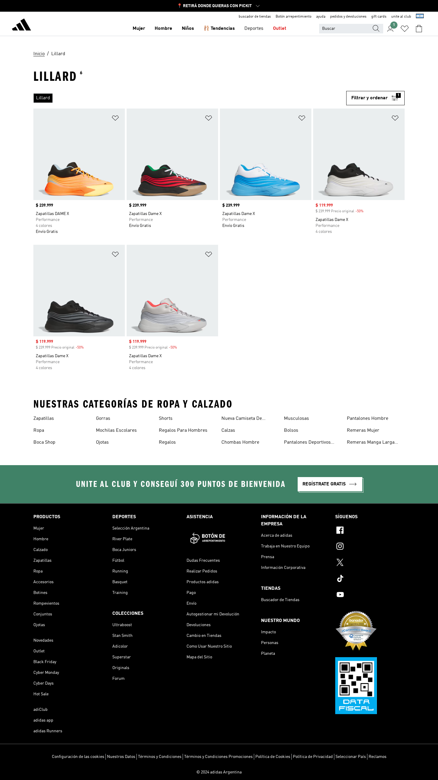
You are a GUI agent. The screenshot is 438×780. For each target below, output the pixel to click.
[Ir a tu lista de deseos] (404, 28)
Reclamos (377, 757)
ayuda (320, 16)
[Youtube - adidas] (370, 595)
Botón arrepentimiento (293, 16)
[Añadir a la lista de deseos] (115, 119)
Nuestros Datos (121, 757)
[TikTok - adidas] (370, 579)
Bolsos (291, 430)
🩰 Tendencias (219, 28)
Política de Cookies (272, 757)
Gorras (103, 418)
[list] (187, 98)
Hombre (163, 28)
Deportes (253, 28)
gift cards (378, 16)
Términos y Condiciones (159, 757)
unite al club (401, 16)
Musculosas (296, 418)
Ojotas (102, 442)
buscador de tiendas (255, 16)
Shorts (166, 418)
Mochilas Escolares (116, 430)
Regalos (167, 442)
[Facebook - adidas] (370, 531)
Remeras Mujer (363, 430)
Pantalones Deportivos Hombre (307, 443)
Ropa (38, 430)
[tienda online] (21, 25)
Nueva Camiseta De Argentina (241, 419)
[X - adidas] (370, 563)
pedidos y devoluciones (348, 16)
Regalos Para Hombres (183, 430)
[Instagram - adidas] (370, 547)
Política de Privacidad (313, 757)
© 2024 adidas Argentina (219, 772)
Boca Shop (44, 442)
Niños (188, 28)
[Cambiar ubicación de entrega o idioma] (420, 16)
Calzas (228, 430)
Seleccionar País (351, 757)
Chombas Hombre (240, 442)
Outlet (279, 28)
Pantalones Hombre (367, 418)
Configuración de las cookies (78, 757)
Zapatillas (43, 418)
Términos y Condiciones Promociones (218, 757)
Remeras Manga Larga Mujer (370, 443)
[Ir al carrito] (419, 28)
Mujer (139, 28)
